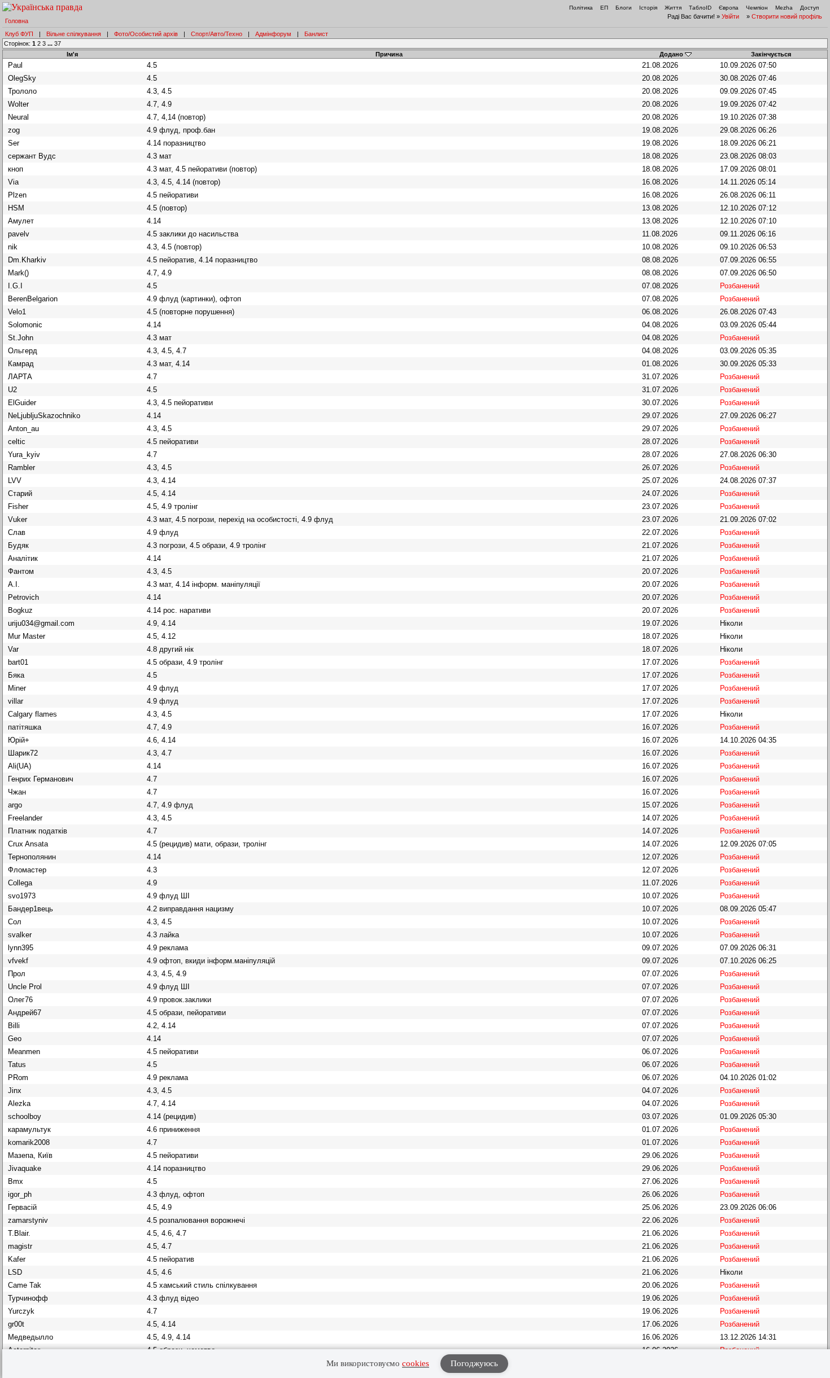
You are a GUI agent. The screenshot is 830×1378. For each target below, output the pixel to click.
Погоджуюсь (474, 1363)
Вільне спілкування (73, 33)
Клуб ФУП (19, 33)
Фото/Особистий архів (146, 33)
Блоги (623, 8)
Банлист (316, 33)
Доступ (809, 8)
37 (57, 43)
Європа (729, 8)
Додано (671, 54)
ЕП (604, 8)
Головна (16, 20)
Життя (673, 8)
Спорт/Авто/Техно (216, 33)
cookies (415, 1363)
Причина (389, 54)
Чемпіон (757, 8)
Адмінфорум (273, 33)
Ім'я (72, 54)
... (50, 43)
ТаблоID (700, 8)
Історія (648, 8)
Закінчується (771, 54)
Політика (581, 8)
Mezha (784, 8)
